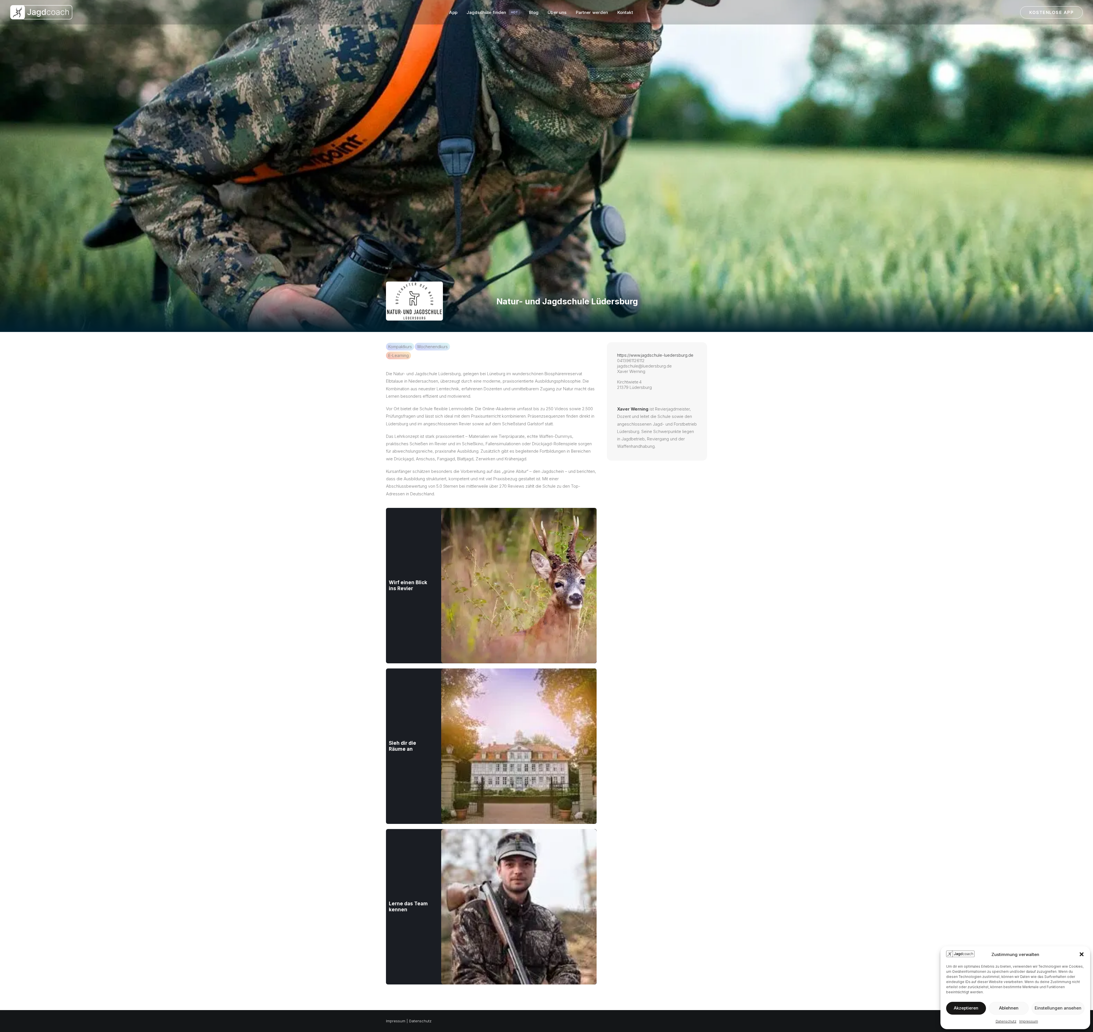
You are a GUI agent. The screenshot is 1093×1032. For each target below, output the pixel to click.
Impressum (1028, 1021)
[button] (1081, 954)
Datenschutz (1006, 1021)
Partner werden (592, 12)
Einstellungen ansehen (1058, 1008)
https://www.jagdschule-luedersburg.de (655, 355)
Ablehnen (1008, 1008)
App (453, 12)
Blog (534, 12)
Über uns (557, 12)
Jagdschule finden (492, 12)
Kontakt (625, 12)
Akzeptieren (966, 1008)
